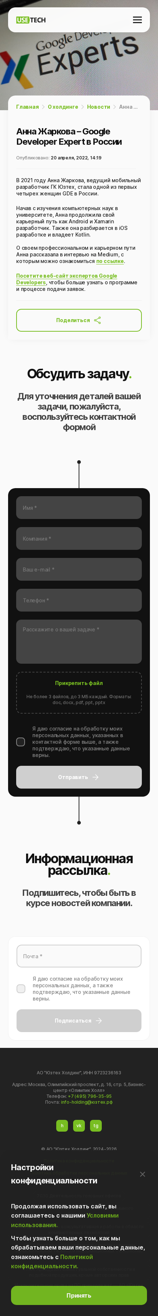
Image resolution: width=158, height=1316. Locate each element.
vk (79, 1125)
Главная (27, 107)
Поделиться (73, 320)
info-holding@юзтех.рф (87, 1102)
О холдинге (63, 107)
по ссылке (110, 261)
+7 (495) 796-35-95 (90, 1096)
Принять (79, 1295)
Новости (99, 107)
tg (95, 1125)
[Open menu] (137, 20)
